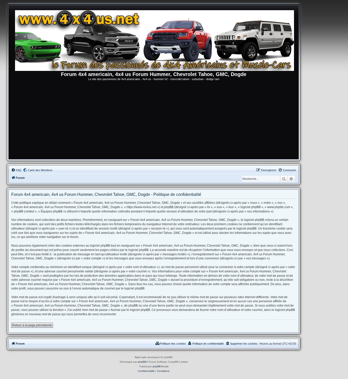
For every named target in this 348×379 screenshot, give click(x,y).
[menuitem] (16, 170)
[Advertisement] (153, 121)
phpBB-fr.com (160, 366)
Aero (137, 357)
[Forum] (156, 39)
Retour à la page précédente (32, 325)
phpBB (142, 361)
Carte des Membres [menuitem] (40, 170)
